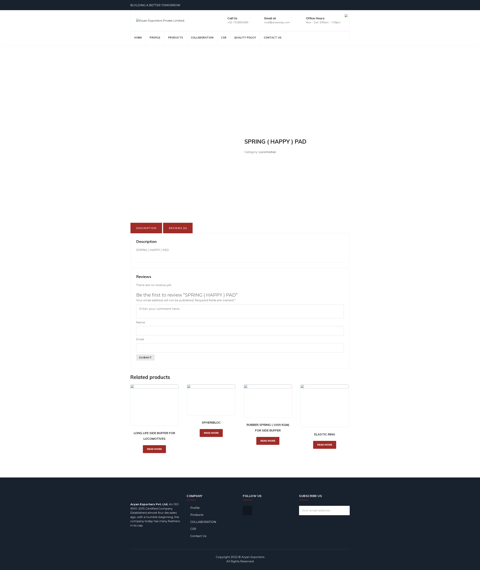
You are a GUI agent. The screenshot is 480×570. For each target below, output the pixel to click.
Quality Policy (245, 37)
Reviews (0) (178, 228)
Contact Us (273, 37)
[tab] (146, 227)
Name (140, 322)
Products (175, 37)
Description (146, 228)
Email (140, 339)
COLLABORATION (202, 37)
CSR (223, 37)
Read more (154, 449)
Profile (155, 37)
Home (138, 37)
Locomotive (267, 152)
